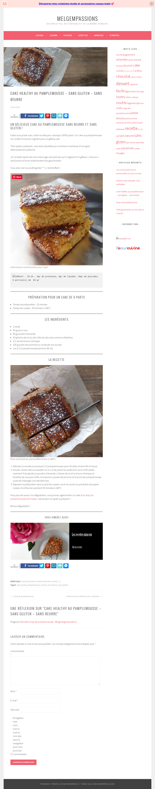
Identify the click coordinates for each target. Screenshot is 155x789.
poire (127, 118)
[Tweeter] (41, 115)
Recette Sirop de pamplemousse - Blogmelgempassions (48, 621)
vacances (127, 148)
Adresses (99, 35)
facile (23, 585)
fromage (140, 91)
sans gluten (63, 585)
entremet (134, 84)
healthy (120, 97)
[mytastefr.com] (123, 238)
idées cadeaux (132, 97)
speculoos (130, 142)
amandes (122, 59)
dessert (122, 83)
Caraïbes (137, 70)
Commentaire (15, 653)
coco (139, 76)
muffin (119, 108)
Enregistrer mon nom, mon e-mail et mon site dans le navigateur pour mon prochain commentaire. (18, 736)
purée (140, 122)
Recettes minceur (35, 581)
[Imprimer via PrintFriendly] (60, 115)
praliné (134, 122)
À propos (114, 35)
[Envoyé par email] (53, 115)
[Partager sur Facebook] (31, 115)
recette (43, 585)
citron (133, 77)
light (138, 103)
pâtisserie (120, 129)
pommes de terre (123, 122)
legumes (131, 103)
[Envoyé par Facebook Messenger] (66, 115)
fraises (133, 91)
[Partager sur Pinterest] (47, 115)
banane (137, 59)
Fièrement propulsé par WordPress (59, 784)
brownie (119, 65)
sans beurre (52, 585)
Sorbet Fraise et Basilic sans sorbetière (83, 596)
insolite (121, 102)
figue (127, 91)
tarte (138, 142)
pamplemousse (33, 585)
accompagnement (125, 54)
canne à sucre (128, 71)
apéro (130, 59)
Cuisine (53, 35)
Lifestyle (83, 35)
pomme (133, 118)
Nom (13, 691)
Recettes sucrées (51, 581)
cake (18, 585)
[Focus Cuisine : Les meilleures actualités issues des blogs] (128, 249)
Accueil (40, 35)
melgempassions (77, 18)
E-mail (14, 700)
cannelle (119, 70)
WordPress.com (106, 784)
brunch (128, 65)
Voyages (67, 35)
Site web (14, 709)
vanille (137, 148)
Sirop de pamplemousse (23, 596)
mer (142, 103)
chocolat (123, 76)
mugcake (127, 108)
